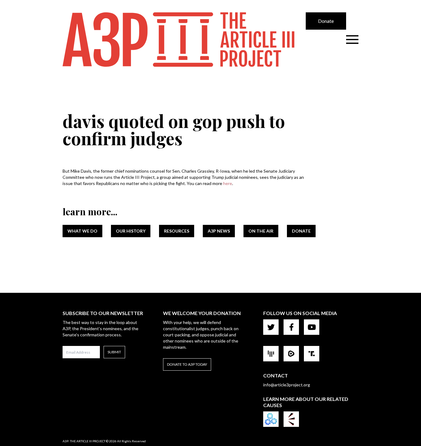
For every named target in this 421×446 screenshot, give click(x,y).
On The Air (260, 231)
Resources (176, 231)
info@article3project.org (286, 384)
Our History (130, 231)
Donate (326, 21)
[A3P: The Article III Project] (184, 39)
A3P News (219, 231)
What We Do (82, 231)
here (227, 183)
